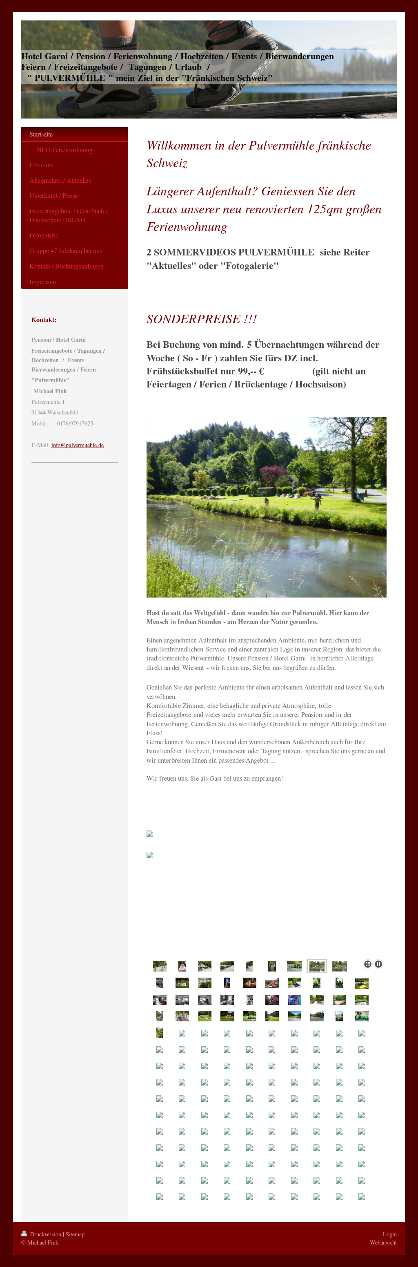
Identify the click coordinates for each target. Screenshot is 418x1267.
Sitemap (75, 1234)
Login (390, 1234)
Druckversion (46, 1234)
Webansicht (383, 1242)
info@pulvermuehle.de (77, 445)
